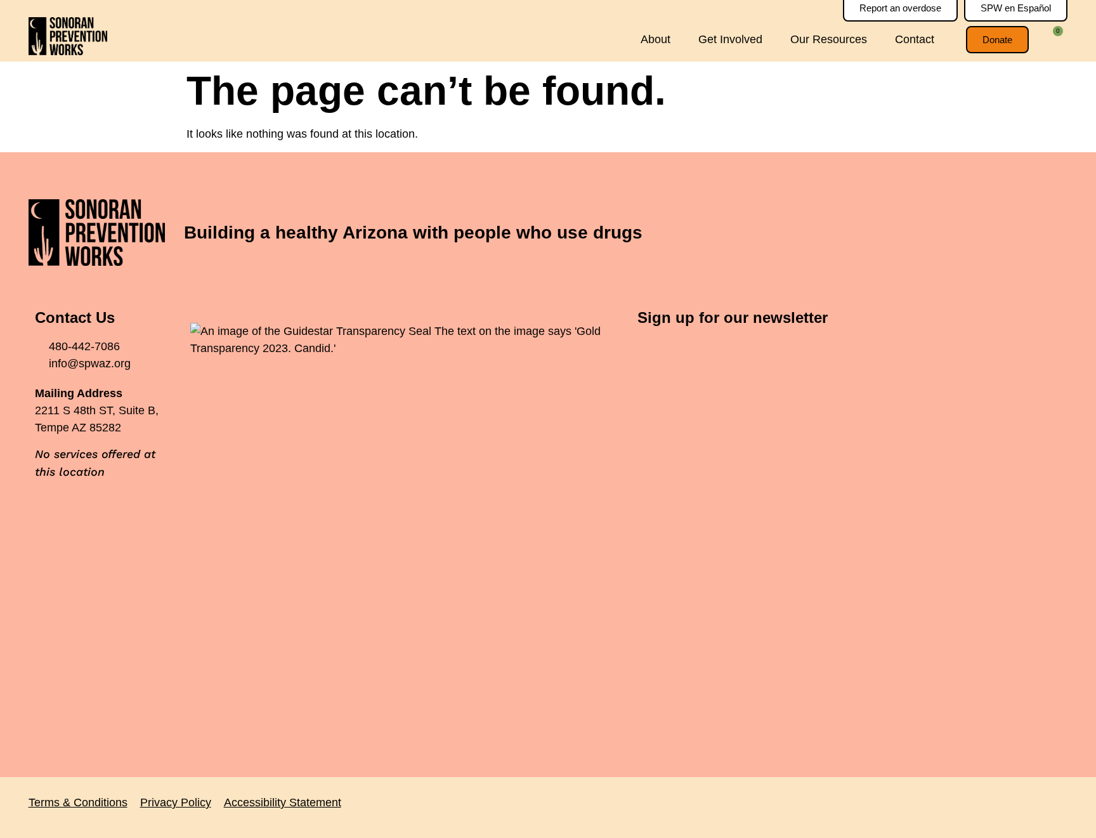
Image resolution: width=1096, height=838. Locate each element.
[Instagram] (1029, 233)
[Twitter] (994, 233)
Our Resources (828, 39)
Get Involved (730, 39)
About (655, 39)
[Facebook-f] (959, 233)
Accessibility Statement (282, 802)
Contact (914, 39)
